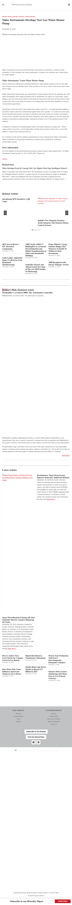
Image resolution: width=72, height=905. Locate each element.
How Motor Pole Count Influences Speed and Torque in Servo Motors (11, 671)
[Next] (66, 213)
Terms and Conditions (53, 719)
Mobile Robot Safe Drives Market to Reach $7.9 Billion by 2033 (35, 669)
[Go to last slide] (5, 213)
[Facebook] (34, 742)
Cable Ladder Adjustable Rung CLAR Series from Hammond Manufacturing (12, 261)
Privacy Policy (53, 716)
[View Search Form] (3, 5)
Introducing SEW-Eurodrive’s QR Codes (16, 200)
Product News (6, 16)
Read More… (12, 648)
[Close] (70, 900)
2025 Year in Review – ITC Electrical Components (11, 246)
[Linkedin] (38, 742)
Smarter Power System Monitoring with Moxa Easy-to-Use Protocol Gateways (57, 675)
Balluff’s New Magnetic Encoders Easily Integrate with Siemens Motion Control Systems (53, 223)
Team (18, 719)
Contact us (53, 724)
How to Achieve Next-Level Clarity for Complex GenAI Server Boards (12, 658)
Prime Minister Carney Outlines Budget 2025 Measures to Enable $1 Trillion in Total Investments (57, 248)
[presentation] (54, 208)
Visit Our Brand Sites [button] (36, 737)
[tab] (32, 229)
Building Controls (18, 16)
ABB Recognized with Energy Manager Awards (58, 263)
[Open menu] (69, 4)
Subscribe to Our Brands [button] (36, 732)
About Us (18, 713)
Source (4, 159)
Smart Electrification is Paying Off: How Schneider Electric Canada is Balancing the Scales (18, 619)
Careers (18, 721)
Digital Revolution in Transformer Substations (35, 657)
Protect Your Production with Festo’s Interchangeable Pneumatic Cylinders (58, 659)
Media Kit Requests (54, 721)
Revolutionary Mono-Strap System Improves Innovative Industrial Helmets (53, 476)
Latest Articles (9, 470)
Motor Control (30, 16)
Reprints (53, 713)
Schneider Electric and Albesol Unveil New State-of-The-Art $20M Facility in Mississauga (35, 268)
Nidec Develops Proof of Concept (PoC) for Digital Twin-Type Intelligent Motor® (34, 168)
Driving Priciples (18, 716)
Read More (66, 455)
